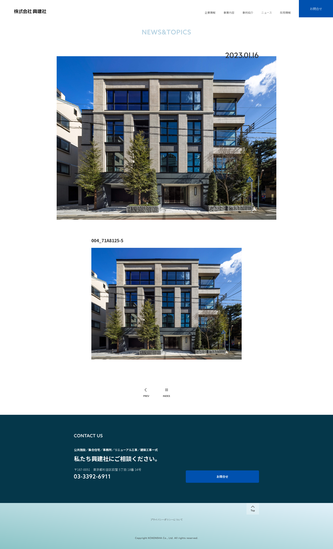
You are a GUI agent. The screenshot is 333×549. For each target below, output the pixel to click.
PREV (146, 393)
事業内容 (229, 12)
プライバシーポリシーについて (166, 519)
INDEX (166, 393)
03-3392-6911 (92, 476)
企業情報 (210, 12)
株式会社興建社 (30, 11)
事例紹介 (247, 12)
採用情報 (285, 12)
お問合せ (316, 8)
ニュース (266, 12)
